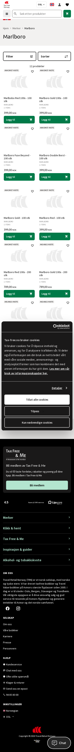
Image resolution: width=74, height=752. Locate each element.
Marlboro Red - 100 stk (52, 218)
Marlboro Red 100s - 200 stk (17, 273)
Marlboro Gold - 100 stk (17, 218)
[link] (67, 13)
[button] (33, 502)
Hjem (6, 28)
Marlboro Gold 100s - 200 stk (53, 273)
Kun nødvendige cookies (37, 422)
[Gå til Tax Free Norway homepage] (6, 4)
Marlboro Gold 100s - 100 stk (53, 99)
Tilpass (35, 411)
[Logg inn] (59, 4)
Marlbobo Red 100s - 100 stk (17, 99)
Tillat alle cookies (37, 399)
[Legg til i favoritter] (32, 71)
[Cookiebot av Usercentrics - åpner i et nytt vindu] (53, 326)
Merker (17, 28)
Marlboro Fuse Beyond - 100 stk (17, 157)
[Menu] (7, 13)
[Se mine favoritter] (67, 4)
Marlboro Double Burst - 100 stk (52, 157)
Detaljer (57, 388)
